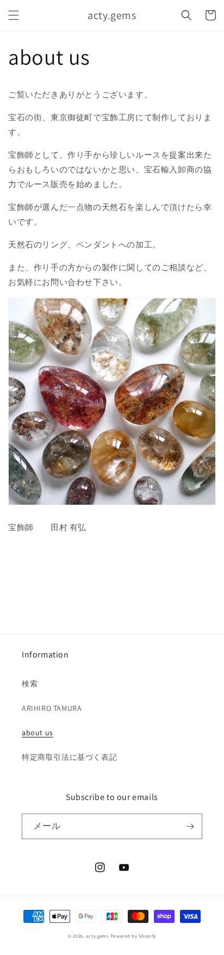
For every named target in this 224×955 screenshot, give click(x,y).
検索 (30, 684)
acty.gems (97, 936)
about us (37, 732)
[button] (14, 15)
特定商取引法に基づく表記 (69, 757)
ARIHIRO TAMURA (52, 708)
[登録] (190, 826)
